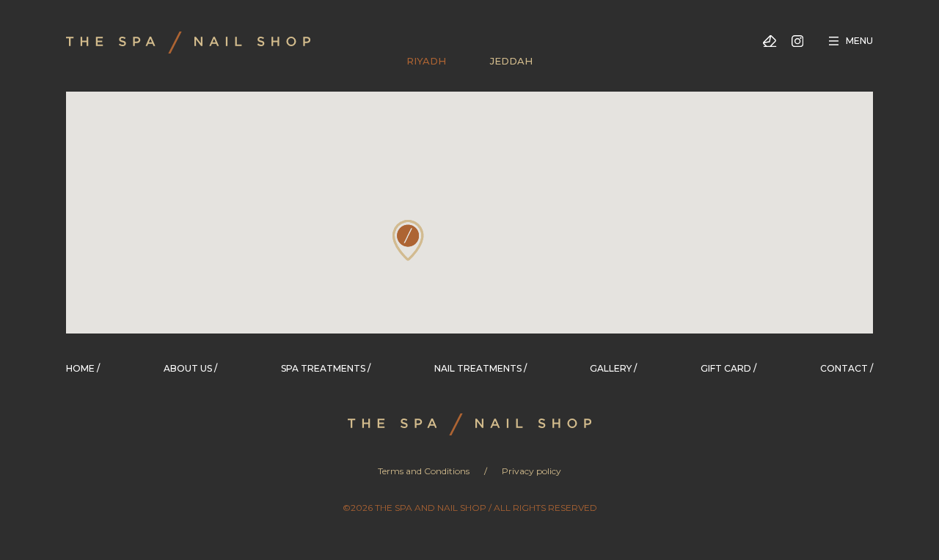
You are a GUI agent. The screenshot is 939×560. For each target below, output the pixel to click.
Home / (83, 368)
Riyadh (426, 61)
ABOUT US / (190, 368)
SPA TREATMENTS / (325, 368)
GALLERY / (613, 368)
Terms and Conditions (424, 470)
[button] (408, 240)
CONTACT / (846, 368)
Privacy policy (531, 470)
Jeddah (511, 61)
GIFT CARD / (728, 368)
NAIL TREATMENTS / (480, 368)
